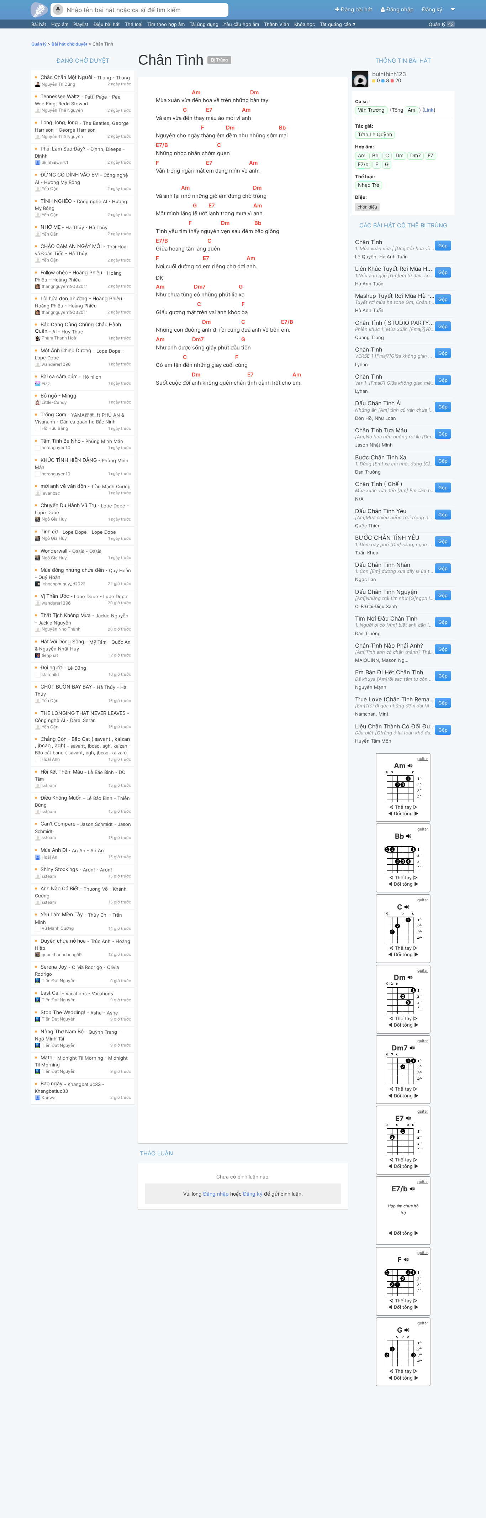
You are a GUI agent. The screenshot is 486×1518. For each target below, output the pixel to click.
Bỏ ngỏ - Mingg (58, 395)
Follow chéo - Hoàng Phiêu (72, 272)
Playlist (81, 24)
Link (429, 110)
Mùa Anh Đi (54, 850)
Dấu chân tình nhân (382, 565)
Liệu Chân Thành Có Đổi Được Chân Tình (395, 726)
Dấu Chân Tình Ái (378, 403)
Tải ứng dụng (205, 24)
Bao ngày (52, 1083)
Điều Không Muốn (62, 798)
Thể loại (134, 24)
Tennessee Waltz (61, 96)
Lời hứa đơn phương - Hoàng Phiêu (82, 298)
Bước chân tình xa (380, 457)
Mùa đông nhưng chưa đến (73, 570)
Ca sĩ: (361, 101)
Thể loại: (365, 176)
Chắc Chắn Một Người (67, 77)
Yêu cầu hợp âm (241, 24)
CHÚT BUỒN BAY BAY (67, 687)
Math (47, 1057)
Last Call (51, 993)
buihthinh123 (389, 74)
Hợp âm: (364, 146)
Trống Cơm (54, 414)
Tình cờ (50, 531)
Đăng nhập (400, 9)
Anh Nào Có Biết (60, 888)
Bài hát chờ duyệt (70, 44)
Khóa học (305, 24)
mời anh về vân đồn (64, 486)
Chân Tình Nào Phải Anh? (389, 645)
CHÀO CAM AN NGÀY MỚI (72, 246)
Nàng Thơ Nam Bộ (63, 1031)
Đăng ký (433, 9)
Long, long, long (60, 122)
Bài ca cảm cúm (60, 376)
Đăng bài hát (356, 9)
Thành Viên (277, 24)
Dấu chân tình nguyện (386, 592)
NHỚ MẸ (51, 227)
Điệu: (361, 197)
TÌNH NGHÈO (57, 201)
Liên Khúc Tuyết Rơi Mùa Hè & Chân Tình (395, 268)
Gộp (443, 245)
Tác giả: (364, 126)
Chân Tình (368, 242)
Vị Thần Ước (55, 596)
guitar (422, 758)
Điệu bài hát (107, 24)
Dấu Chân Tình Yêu (380, 511)
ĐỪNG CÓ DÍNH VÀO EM (70, 175)
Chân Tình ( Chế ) (378, 484)
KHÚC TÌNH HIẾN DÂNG (69, 460)
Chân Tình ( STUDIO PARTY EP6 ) (395, 323)
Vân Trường (371, 110)
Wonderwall (55, 551)
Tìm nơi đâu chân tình (386, 618)
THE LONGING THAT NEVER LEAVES (84, 713)
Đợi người (52, 667)
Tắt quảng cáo (336, 24)
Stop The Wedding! (64, 1012)
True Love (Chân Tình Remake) (395, 699)
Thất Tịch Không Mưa (66, 615)
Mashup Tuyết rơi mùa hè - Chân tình (395, 295)
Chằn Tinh (368, 349)
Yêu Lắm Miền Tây (62, 914)
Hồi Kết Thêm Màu (62, 772)
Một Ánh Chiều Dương (67, 350)
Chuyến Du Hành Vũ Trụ (69, 505)
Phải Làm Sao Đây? (64, 149)
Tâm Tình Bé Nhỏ (61, 441)
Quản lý (441, 24)
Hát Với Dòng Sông (63, 641)
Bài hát (39, 24)
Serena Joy (54, 967)
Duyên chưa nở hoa (64, 941)
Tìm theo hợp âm (166, 24)
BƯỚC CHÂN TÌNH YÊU (387, 537)
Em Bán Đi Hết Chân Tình (389, 672)
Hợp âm (60, 24)
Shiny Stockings (60, 869)
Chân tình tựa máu (381, 430)
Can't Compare (59, 824)
